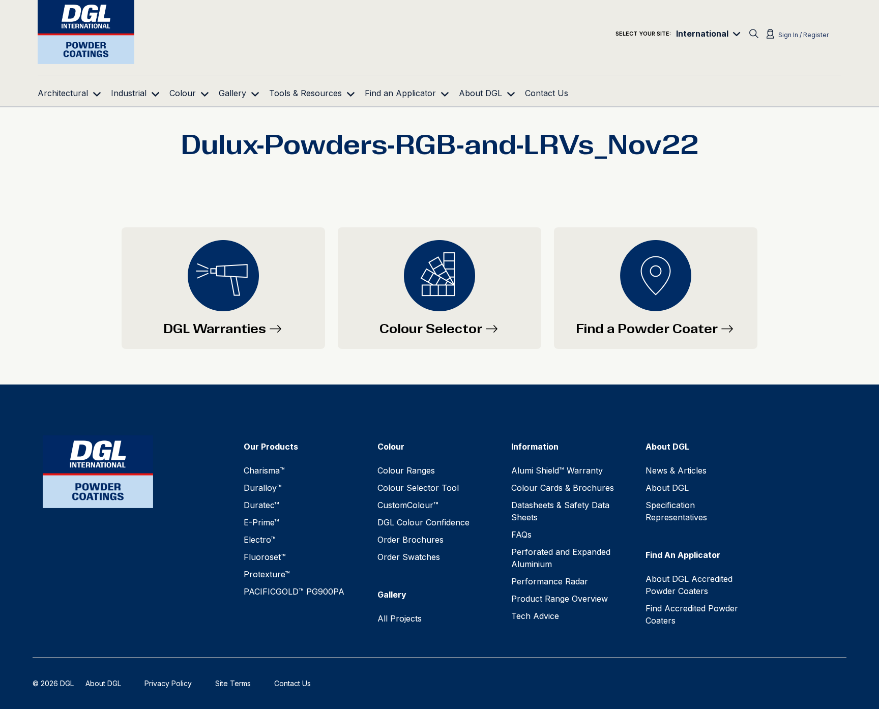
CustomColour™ (407, 505)
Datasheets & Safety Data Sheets (560, 511)
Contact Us (292, 683)
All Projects (399, 618)
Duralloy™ (263, 488)
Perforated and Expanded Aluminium (560, 558)
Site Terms (233, 683)
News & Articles (676, 470)
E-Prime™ (261, 522)
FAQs (521, 534)
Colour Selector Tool (418, 488)
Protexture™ (267, 574)
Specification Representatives (676, 511)
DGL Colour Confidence (423, 522)
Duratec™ (261, 505)
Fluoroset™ (265, 557)
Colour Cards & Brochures (562, 488)
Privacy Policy (168, 683)
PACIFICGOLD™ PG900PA (294, 591)
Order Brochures (410, 540)
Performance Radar (549, 581)
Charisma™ (264, 470)
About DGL (667, 488)
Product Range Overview (559, 599)
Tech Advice (535, 616)
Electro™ (260, 540)
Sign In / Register (803, 35)
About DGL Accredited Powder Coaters (689, 585)
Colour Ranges (406, 470)
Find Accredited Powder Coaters (692, 614)
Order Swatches (408, 557)
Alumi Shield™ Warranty (557, 470)
